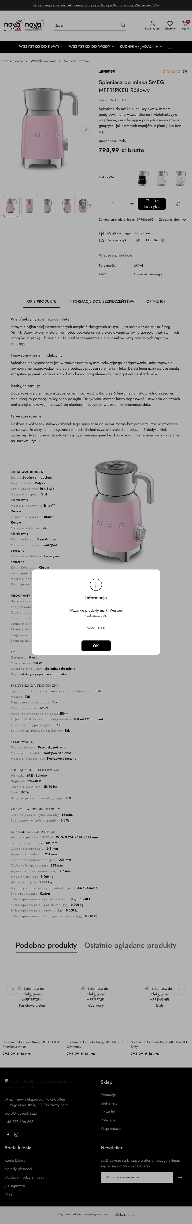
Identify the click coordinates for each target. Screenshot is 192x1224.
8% (105, 616)
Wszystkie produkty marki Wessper (96, 610)
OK (96, 645)
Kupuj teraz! (96, 627)
